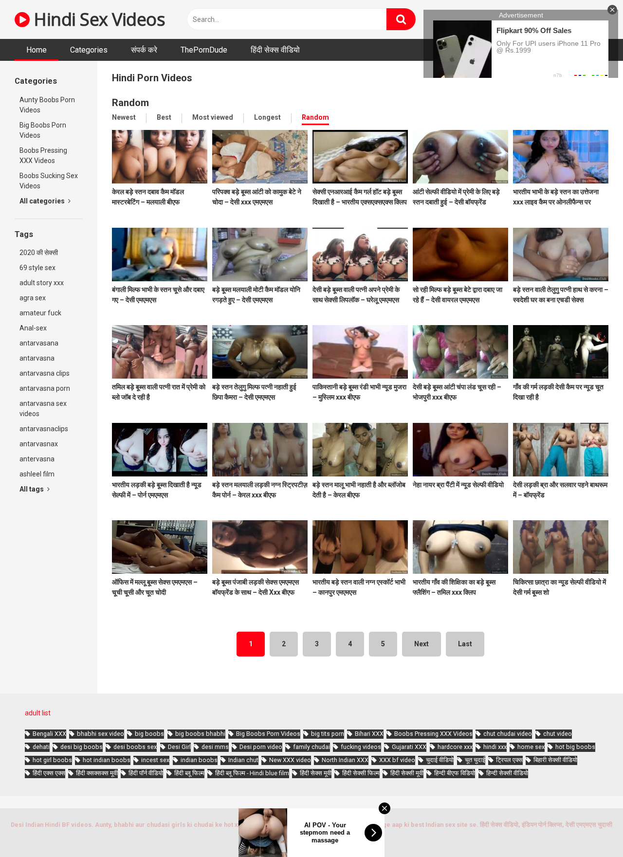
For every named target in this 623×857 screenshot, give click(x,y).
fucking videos (361, 746)
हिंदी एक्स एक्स (49, 773)
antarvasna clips (44, 373)
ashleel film (37, 474)
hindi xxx (495, 746)
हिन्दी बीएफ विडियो (454, 773)
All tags (32, 489)
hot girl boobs (52, 760)
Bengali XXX (49, 733)
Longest (267, 117)
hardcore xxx (455, 746)
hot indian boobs (106, 760)
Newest (124, 117)
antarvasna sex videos (43, 409)
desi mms (215, 746)
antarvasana (38, 343)
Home (36, 50)
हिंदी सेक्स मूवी (315, 773)
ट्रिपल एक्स (509, 760)
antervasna (37, 459)
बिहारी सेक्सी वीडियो (555, 760)
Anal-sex (33, 328)
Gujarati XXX (409, 746)
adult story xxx (41, 283)
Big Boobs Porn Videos (42, 130)
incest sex (155, 760)
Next (421, 644)
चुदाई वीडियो (440, 760)
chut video (557, 733)
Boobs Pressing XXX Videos (43, 155)
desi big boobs (81, 746)
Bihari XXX (369, 733)
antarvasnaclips (43, 429)
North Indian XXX (345, 760)
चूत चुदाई (475, 760)
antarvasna (37, 358)
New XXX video (290, 760)
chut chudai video (507, 733)
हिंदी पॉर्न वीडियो (145, 773)
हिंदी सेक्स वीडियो (275, 50)
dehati (41, 746)
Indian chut (243, 760)
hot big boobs (575, 746)
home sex (531, 746)
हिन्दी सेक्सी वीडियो (507, 773)
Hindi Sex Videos (97, 19)
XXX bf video (397, 760)
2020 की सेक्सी (38, 252)
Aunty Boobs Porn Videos (47, 105)
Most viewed (212, 117)
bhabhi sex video (100, 733)
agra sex (32, 298)
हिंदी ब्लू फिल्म (189, 773)
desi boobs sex (135, 746)
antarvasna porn (44, 388)
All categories (42, 201)
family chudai (311, 746)
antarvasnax (38, 444)
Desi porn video (260, 746)
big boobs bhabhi (200, 733)
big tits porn (327, 733)
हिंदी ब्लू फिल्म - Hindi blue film (252, 773)
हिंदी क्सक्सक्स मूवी (97, 773)
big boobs (149, 733)
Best (164, 117)
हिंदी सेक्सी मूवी (406, 773)
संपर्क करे (144, 50)
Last (465, 644)
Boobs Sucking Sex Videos (48, 181)
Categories (89, 50)
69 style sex (37, 268)
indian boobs (199, 760)
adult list (38, 713)
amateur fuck (40, 313)
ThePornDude (204, 50)
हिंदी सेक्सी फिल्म (361, 773)
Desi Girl (179, 746)
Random (315, 117)
